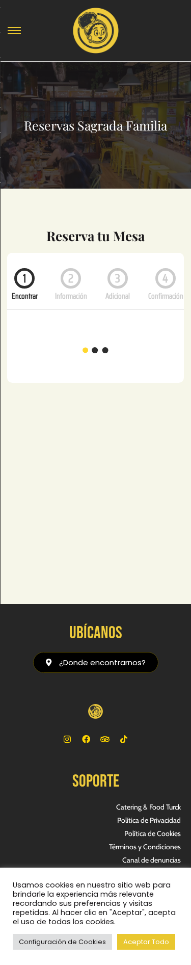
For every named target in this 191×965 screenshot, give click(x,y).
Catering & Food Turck (148, 807)
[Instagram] (67, 739)
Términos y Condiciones (145, 846)
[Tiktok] (124, 739)
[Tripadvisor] (105, 739)
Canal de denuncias (151, 860)
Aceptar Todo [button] (146, 942)
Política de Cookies (152, 833)
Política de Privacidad (149, 820)
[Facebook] (86, 739)
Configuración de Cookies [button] (62, 942)
